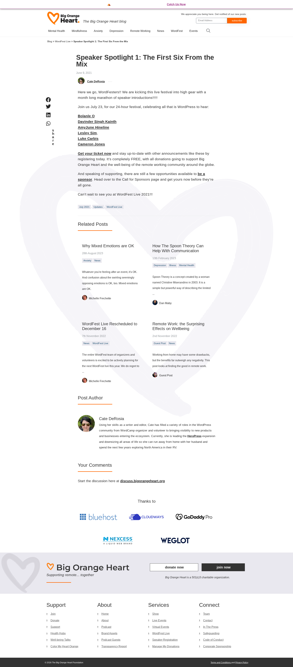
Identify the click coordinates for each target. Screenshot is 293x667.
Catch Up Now (176, 4)
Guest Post (160, 343)
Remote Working (140, 31)
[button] (48, 100)
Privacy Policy (241, 662)
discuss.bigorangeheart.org (142, 481)
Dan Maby (165, 303)
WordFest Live (63, 41)
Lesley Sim (87, 133)
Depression (116, 31)
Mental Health (56, 31)
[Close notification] (288, 4)
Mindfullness (79, 31)
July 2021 (84, 207)
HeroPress (194, 436)
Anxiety (98, 31)
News (160, 31)
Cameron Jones (91, 144)
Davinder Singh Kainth (97, 121)
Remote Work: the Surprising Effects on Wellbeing (178, 326)
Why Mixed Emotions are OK (108, 246)
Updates (98, 207)
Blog (49, 41)
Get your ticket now (94, 153)
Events (193, 31)
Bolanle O (86, 116)
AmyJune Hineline (93, 127)
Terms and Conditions (221, 662)
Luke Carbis (88, 138)
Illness (172, 265)
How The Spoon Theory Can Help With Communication (177, 248)
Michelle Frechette (100, 298)
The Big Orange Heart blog (104, 21)
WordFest (177, 31)
